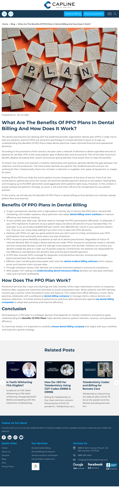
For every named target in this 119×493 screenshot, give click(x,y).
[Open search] (115, 13)
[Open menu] (109, 14)
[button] (2, 382)
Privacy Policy (8, 466)
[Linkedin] (10, 437)
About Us (6, 452)
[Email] (10, 13)
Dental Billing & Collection (43, 452)
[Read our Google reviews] (78, 466)
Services (5, 455)
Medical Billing (73, 14)
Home (5, 24)
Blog (13, 24)
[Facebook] (4, 437)
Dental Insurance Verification (44, 455)
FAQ (4, 463)
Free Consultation (93, 14)
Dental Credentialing (41, 448)
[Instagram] (15, 437)
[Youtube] (21, 437)
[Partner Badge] (35, 469)
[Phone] (4, 13)
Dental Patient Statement (43, 459)
